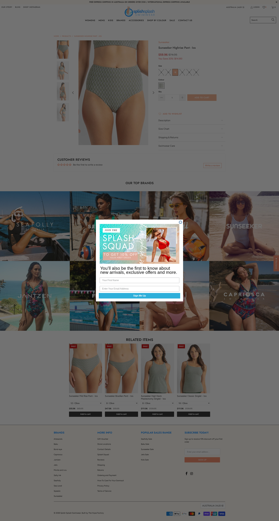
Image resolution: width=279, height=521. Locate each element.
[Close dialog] (180, 222)
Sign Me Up (139, 295)
